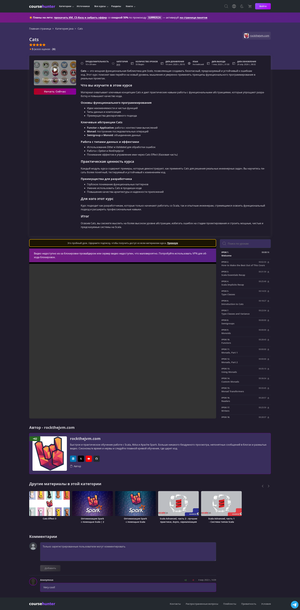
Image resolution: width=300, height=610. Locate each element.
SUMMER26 (154, 17)
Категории (65, 6)
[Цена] (250, 6)
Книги (129, 6)
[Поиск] (226, 6)
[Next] (268, 486)
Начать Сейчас (55, 91)
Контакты (175, 603)
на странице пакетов (193, 17)
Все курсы (100, 6)
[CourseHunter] (42, 6)
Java (118, 64)
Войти (263, 6)
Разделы (116, 6)
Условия (266, 603)
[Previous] (262, 486)
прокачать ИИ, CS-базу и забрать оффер (80, 17)
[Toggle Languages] (234, 6)
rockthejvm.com (85, 438)
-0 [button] (193, 580)
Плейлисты (229, 603)
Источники (83, 6)
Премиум (172, 243)
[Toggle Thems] (242, 6)
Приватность (248, 603)
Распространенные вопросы (202, 603)
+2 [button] (185, 580)
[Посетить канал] (294, 604)
